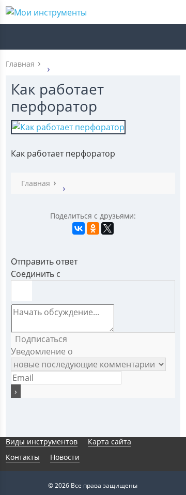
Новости (65, 457)
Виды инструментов (42, 441)
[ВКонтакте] (78, 228)
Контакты (23, 457)
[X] (107, 228)
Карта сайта (109, 441)
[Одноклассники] (93, 228)
